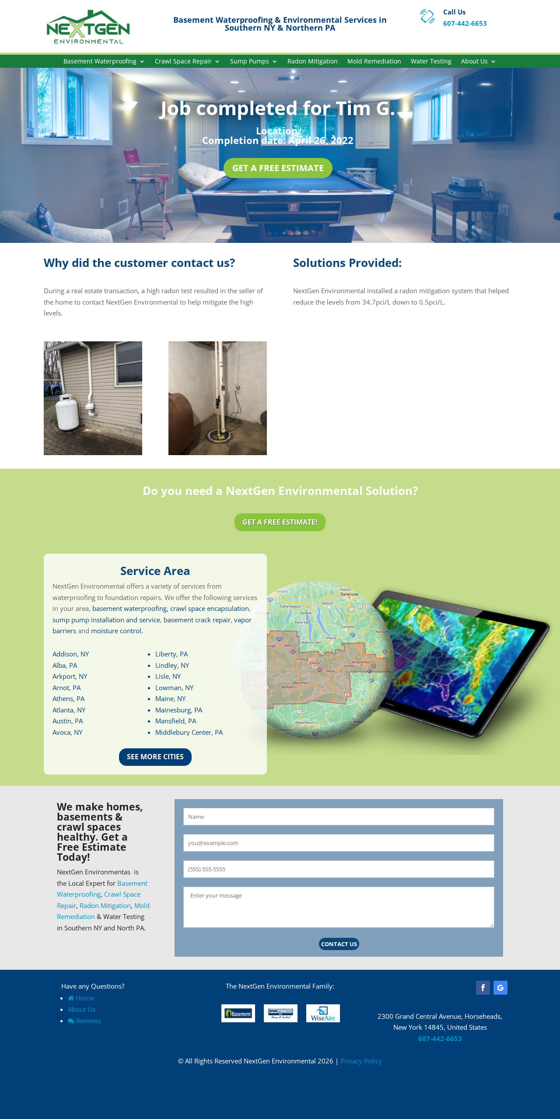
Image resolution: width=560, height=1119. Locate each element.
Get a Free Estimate (278, 168)
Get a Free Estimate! (280, 522)
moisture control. (117, 630)
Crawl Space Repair (183, 61)
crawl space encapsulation (209, 608)
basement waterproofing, (130, 608)
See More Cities (155, 756)
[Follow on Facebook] (483, 988)
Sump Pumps (249, 61)
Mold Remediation (374, 61)
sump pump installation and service (106, 619)
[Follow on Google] (501, 988)
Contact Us (339, 944)
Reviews (88, 1020)
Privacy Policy (361, 1060)
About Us (474, 61)
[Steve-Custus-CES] (93, 452)
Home (85, 997)
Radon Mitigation (312, 61)
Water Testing (431, 61)
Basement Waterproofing (99, 61)
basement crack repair (197, 619)
